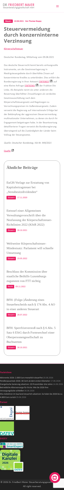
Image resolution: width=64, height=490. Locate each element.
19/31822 (44, 81)
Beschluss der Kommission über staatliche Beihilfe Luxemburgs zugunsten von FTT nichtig (27, 276)
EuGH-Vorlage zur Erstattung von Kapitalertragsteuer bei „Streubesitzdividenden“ (28, 187)
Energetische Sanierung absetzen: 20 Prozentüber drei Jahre (26, 384)
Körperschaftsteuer (13, 49)
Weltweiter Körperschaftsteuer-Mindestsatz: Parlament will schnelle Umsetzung (30, 248)
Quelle (7, 151)
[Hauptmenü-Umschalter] (57, 6)
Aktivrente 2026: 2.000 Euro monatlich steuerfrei (21, 378)
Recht (10, 286)
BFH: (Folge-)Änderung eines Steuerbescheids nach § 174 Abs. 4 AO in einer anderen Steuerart (31, 304)
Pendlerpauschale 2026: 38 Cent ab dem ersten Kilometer (25, 381)
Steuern (8, 21)
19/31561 (30, 86)
